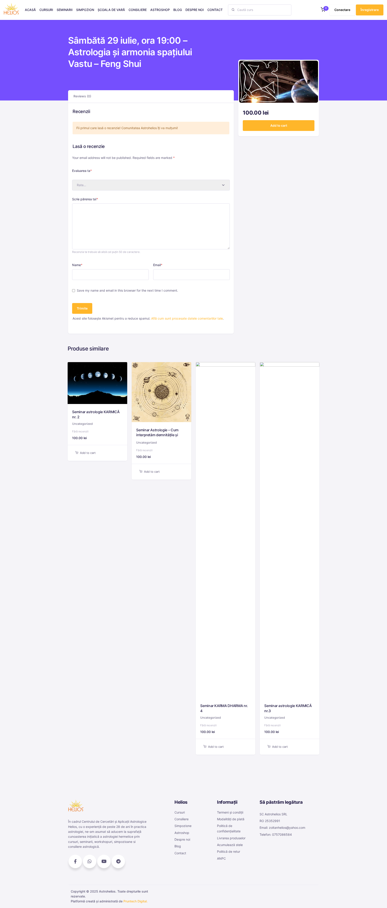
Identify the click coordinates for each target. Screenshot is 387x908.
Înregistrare (370, 10)
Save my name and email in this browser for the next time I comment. (127, 290)
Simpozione (182, 826)
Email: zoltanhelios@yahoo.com (282, 827)
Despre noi (182, 839)
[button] (323, 10)
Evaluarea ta (82, 171)
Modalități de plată (230, 819)
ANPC (221, 858)
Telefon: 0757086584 (276, 834)
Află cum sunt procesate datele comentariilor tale (187, 318)
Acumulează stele (230, 845)
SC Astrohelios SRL (273, 814)
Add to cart (278, 125)
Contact (180, 853)
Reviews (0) (82, 96)
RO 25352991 (270, 821)
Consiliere (181, 819)
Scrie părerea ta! (85, 199)
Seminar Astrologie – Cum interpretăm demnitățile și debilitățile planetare (157, 435)
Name (77, 265)
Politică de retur (228, 851)
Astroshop (181, 833)
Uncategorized (82, 423)
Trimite (82, 308)
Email (157, 265)
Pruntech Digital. (135, 901)
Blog (177, 846)
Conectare (342, 10)
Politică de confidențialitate (229, 828)
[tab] (82, 96)
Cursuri (179, 812)
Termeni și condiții (230, 812)
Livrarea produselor (231, 838)
